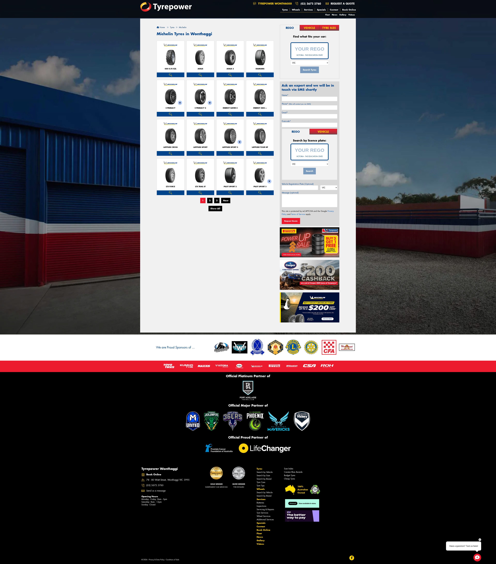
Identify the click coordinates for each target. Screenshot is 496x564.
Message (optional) (290, 192)
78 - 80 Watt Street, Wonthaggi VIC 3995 (167, 479)
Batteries (260, 502)
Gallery (342, 14)
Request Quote (290, 221)
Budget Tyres (289, 475)
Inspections (261, 506)
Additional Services (265, 519)
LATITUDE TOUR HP (260, 147)
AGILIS (200, 69)
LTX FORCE (170, 186)
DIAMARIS (260, 69)
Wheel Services (263, 516)
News (334, 14)
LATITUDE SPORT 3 (230, 147)
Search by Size (263, 475)
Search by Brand (264, 479)
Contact (334, 9)
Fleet (327, 14)
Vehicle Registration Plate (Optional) (298, 184)
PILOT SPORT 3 (260, 186)
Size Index (288, 468)
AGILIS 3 (230, 69)
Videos (351, 14)
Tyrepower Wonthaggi (274, 3)
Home (162, 27)
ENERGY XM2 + (260, 108)
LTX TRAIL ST (200, 186)
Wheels (296, 9)
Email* (285, 112)
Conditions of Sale (172, 560)
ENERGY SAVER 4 (230, 108)
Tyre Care (261, 482)
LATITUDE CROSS (170, 147)
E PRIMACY (170, 108)
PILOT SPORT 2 (230, 186)
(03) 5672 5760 (311, 3)
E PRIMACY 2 (200, 108)
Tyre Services (262, 512)
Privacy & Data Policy (156, 560)
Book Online (349, 9)
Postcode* (286, 121)
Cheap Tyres (289, 478)
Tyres (285, 9)
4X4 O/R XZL (170, 69)
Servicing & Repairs (265, 509)
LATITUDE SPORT (200, 147)
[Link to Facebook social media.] (351, 558)
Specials (321, 9)
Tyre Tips (260, 485)
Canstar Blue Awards (293, 472)
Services (308, 9)
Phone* (296, 104)
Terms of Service (298, 214)
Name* (285, 95)
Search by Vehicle (265, 472)
